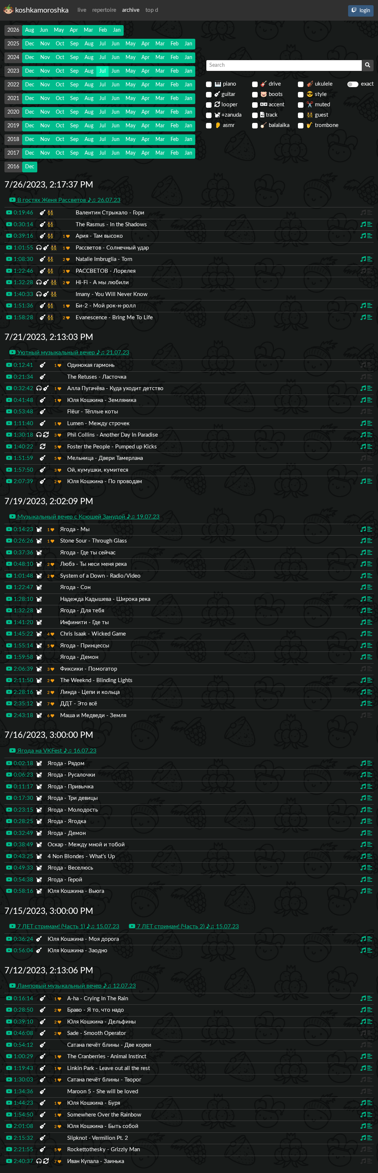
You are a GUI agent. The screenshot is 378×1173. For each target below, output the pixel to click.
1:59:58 (22, 657)
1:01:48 (22, 576)
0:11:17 (22, 787)
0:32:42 (22, 388)
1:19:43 (22, 1068)
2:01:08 (22, 1126)
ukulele (319, 84)
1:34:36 (22, 1091)
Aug (29, 30)
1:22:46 (22, 271)
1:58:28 (22, 317)
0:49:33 (22, 868)
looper (228, 104)
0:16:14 (22, 998)
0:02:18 (22, 763)
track (271, 115)
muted (318, 104)
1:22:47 (22, 587)
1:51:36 (22, 306)
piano (225, 84)
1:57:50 (22, 470)
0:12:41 (22, 365)
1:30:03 (22, 1080)
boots (271, 94)
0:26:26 (22, 541)
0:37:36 (22, 552)
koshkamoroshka (42, 10)
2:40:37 (22, 1161)
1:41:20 (22, 622)
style (316, 94)
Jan (117, 30)
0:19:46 (22, 213)
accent (275, 104)
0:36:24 (22, 939)
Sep (74, 44)
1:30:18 (22, 435)
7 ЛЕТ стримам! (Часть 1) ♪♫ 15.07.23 (67, 926)
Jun (44, 30)
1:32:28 (22, 282)
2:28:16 (22, 692)
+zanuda (230, 115)
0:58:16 (22, 891)
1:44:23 (22, 1103)
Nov (45, 44)
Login (364, 10)
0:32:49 (22, 833)
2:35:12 (22, 703)
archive (131, 10)
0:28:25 (22, 821)
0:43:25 (22, 856)
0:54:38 (22, 880)
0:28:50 (22, 1010)
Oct (60, 44)
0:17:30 (22, 798)
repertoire (104, 10)
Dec (29, 44)
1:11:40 (22, 423)
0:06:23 (22, 775)
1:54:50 (22, 1115)
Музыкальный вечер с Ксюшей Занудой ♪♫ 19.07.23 (87, 517)
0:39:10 (22, 1022)
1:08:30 (22, 259)
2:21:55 (22, 1149)
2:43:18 (22, 715)
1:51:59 (22, 458)
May (59, 30)
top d (151, 10)
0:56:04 (22, 950)
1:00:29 (22, 1056)
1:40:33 (22, 294)
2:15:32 (22, 1138)
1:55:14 (22, 646)
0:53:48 (22, 411)
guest (317, 115)
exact (367, 84)
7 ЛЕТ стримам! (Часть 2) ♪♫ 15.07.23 (187, 926)
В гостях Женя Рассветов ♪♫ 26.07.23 (68, 200)
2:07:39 (22, 481)
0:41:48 (22, 400)
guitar (227, 94)
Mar (88, 30)
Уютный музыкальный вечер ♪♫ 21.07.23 (72, 352)
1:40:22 (22, 447)
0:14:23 (22, 529)
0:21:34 (22, 377)
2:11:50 (22, 680)
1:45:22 (22, 634)
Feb (103, 30)
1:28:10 (22, 599)
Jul (102, 44)
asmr (224, 125)
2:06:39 (22, 669)
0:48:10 (22, 564)
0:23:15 (22, 810)
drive (270, 84)
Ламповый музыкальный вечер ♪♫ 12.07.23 (76, 986)
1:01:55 (22, 248)
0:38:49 (22, 844)
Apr (74, 30)
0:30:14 (22, 224)
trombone (322, 125)
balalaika (274, 125)
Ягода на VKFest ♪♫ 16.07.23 (56, 751)
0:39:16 (22, 236)
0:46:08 (22, 1033)
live (82, 10)
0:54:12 (22, 1045)
